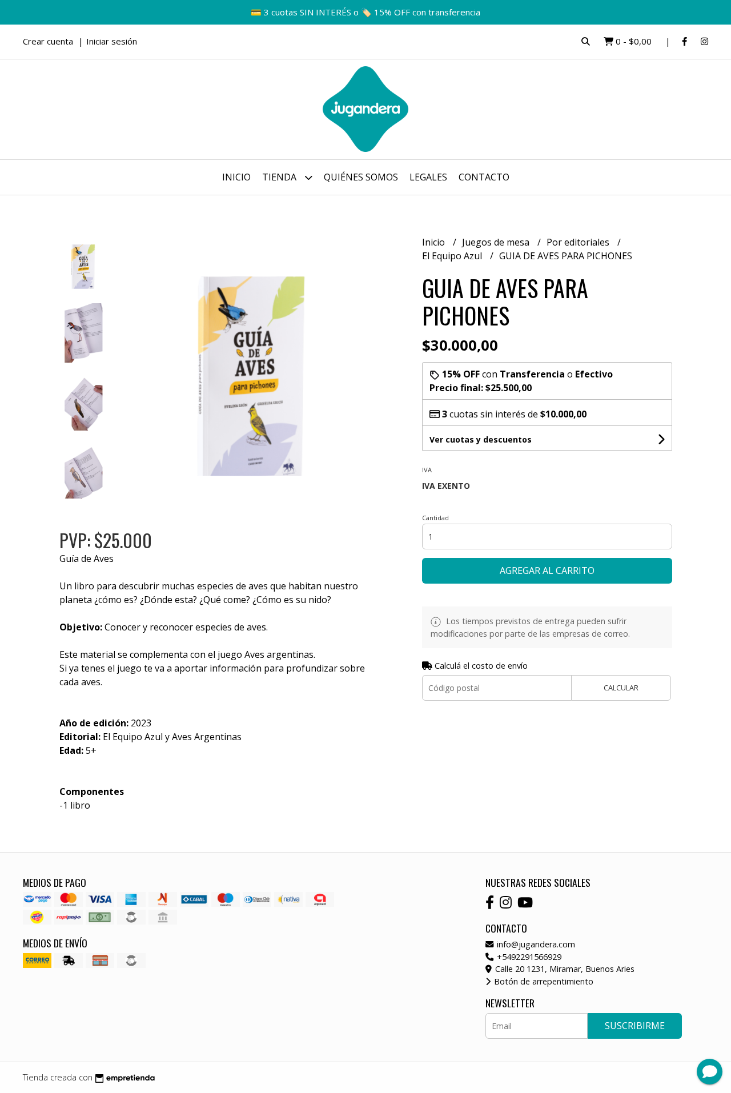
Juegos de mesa (497, 242)
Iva (427, 469)
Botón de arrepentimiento (542, 981)
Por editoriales (579, 242)
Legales (428, 177)
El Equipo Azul (453, 256)
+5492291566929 (528, 956)
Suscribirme (635, 1025)
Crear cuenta (48, 41)
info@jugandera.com (535, 944)
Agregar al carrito (547, 570)
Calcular (621, 687)
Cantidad (435, 517)
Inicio (236, 177)
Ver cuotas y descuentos (480, 439)
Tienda (280, 177)
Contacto (484, 177)
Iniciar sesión (111, 41)
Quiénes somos (361, 177)
